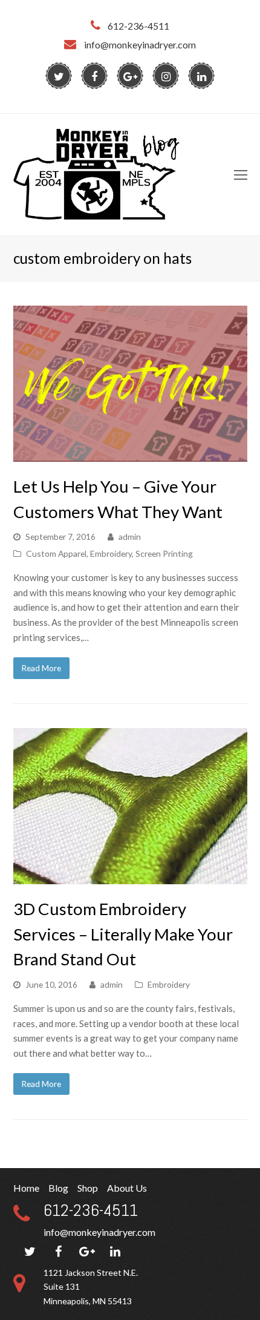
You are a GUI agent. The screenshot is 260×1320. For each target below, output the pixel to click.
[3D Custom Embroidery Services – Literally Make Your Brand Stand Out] (130, 877)
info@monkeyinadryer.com (99, 1232)
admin (130, 536)
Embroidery (111, 553)
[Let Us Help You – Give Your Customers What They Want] (130, 453)
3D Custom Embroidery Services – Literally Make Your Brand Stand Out (123, 934)
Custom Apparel (56, 553)
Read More (41, 668)
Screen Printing (164, 553)
